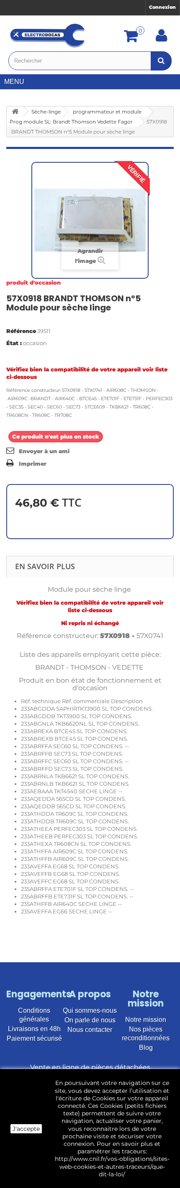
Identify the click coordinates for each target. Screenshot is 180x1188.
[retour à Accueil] (15, 111)
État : (14, 343)
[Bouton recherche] (161, 60)
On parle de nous (90, 1020)
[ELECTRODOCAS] (48, 35)
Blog (146, 1047)
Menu (14, 81)
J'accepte (26, 1129)
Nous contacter (89, 1029)
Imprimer (32, 463)
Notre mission (145, 1019)
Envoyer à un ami (44, 451)
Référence (21, 331)
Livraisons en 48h (34, 1028)
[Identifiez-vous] (161, 38)
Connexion (162, 7)
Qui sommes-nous (90, 1010)
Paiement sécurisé (34, 1038)
